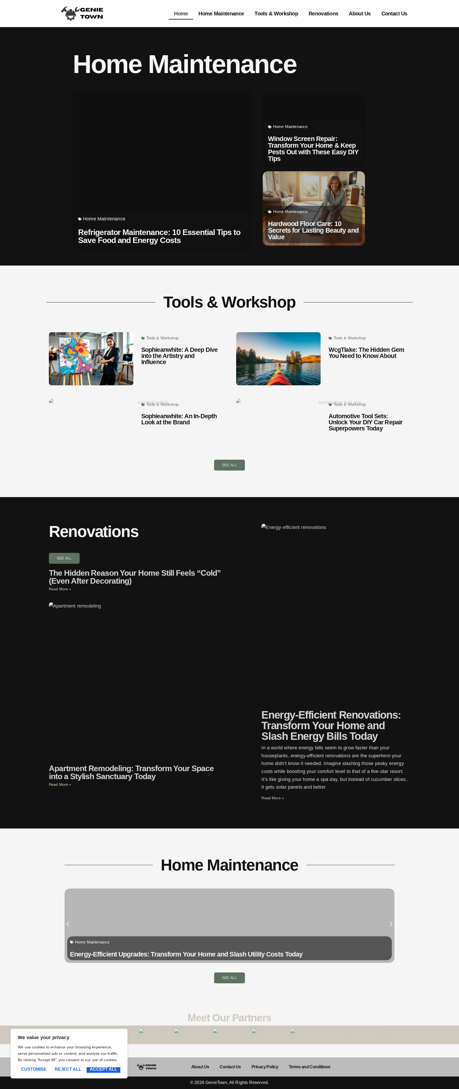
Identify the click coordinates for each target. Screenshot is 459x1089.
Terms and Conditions (309, 1067)
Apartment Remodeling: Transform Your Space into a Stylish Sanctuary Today (131, 772)
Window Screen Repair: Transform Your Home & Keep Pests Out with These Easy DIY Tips (313, 148)
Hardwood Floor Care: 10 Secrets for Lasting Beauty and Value (313, 230)
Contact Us (394, 13)
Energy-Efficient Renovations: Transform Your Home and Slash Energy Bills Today (331, 725)
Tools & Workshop (276, 13)
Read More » (60, 589)
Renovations (323, 13)
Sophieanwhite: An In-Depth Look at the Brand (179, 419)
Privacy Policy (265, 1067)
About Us (360, 13)
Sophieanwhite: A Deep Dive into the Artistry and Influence (179, 355)
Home (181, 13)
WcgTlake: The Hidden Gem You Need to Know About (366, 352)
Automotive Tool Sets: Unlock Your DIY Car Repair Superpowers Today (366, 422)
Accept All (103, 1069)
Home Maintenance (221, 13)
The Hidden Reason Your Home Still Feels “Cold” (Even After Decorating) (135, 577)
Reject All (68, 1069)
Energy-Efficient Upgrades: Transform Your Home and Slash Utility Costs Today (186, 954)
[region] (69, 1053)
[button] (68, 923)
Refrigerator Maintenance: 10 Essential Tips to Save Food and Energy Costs (159, 236)
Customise (33, 1069)
